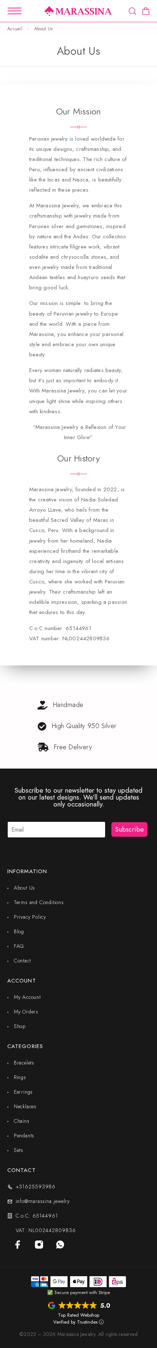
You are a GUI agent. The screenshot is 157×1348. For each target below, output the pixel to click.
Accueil (14, 29)
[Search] (132, 11)
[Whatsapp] (60, 1244)
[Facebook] (17, 1244)
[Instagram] (39, 1244)
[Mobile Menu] (14, 11)
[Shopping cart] (146, 12)
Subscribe (129, 829)
